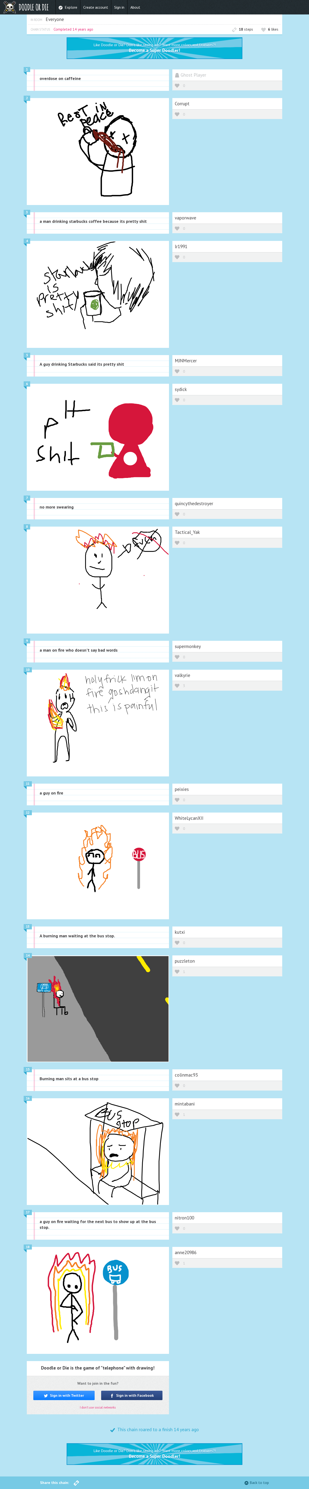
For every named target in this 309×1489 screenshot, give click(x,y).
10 (27, 670)
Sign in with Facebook (134, 1395)
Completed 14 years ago (73, 29)
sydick (181, 389)
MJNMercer (186, 360)
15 (27, 1069)
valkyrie (182, 675)
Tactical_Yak (187, 532)
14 (27, 955)
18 (27, 1247)
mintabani (185, 1104)
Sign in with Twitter (66, 1395)
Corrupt (182, 103)
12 (27, 813)
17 (27, 1212)
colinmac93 (186, 1075)
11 (27, 784)
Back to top (259, 1482)
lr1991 (181, 246)
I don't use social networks (98, 1407)
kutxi (180, 932)
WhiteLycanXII (189, 818)
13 (27, 927)
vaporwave (185, 218)
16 (27, 1098)
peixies (182, 789)
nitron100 (184, 1218)
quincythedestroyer (194, 503)
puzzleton (185, 961)
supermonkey (188, 646)
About (135, 7)
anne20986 (186, 1252)
